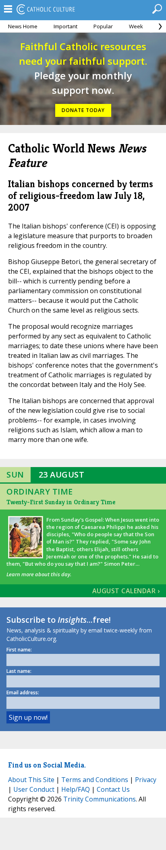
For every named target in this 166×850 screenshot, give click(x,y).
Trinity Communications (99, 799)
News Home (22, 26)
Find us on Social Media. (47, 765)
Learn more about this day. (38, 574)
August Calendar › (126, 590)
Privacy (145, 779)
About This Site (31, 779)
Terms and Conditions (94, 779)
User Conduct (33, 789)
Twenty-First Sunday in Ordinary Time (60, 502)
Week (136, 26)
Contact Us (113, 789)
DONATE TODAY (83, 110)
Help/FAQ (75, 789)
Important (65, 26)
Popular (103, 26)
